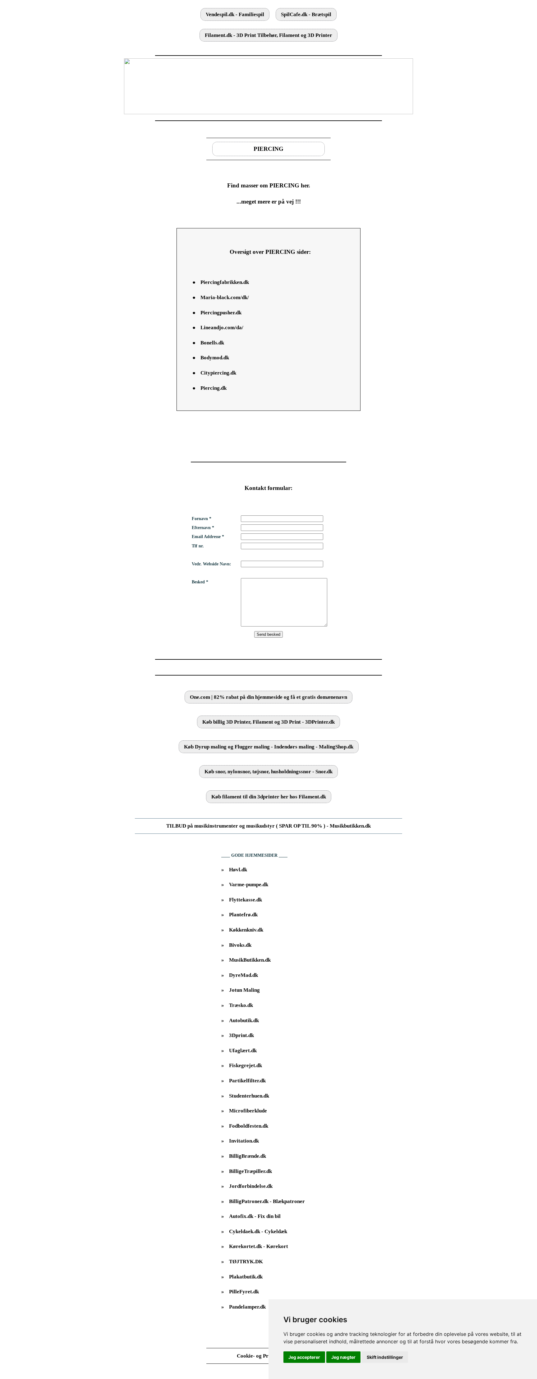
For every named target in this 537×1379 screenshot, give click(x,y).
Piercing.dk (213, 388)
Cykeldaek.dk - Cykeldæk (258, 1231)
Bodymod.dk (214, 358)
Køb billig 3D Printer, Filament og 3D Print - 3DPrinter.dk (268, 722)
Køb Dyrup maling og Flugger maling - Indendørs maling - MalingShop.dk (268, 747)
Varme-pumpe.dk (248, 884)
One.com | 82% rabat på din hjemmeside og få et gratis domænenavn (268, 697)
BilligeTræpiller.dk (250, 1171)
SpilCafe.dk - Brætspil (306, 14)
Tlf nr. (198, 546)
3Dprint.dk (241, 1035)
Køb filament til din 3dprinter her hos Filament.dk (268, 797)
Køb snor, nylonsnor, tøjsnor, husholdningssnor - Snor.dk (268, 772)
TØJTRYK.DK (246, 1261)
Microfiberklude (248, 1111)
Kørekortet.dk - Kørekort (258, 1246)
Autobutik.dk (244, 1020)
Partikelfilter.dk (247, 1081)
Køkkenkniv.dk (246, 930)
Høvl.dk (238, 870)
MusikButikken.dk (250, 960)
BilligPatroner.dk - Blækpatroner (267, 1201)
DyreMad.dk (243, 975)
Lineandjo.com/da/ (221, 327)
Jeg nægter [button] (343, 1357)
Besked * (200, 582)
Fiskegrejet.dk (245, 1065)
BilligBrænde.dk (247, 1156)
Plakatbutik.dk (246, 1277)
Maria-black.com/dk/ (224, 297)
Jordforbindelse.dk (251, 1186)
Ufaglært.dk (243, 1050)
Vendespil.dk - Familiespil (235, 14)
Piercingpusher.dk (220, 313)
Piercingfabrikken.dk (224, 282)
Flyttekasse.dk (245, 900)
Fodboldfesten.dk (248, 1126)
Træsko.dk (241, 1005)
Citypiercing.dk (218, 373)
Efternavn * (203, 527)
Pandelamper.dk (247, 1307)
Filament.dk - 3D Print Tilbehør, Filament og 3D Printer (268, 35)
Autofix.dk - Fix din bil (255, 1216)
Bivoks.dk (240, 945)
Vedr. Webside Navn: (211, 564)
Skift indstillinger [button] (385, 1357)
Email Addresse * (208, 536)
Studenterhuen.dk (249, 1096)
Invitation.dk (244, 1141)
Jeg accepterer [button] (304, 1357)
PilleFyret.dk (244, 1292)
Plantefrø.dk (243, 915)
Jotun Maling (244, 990)
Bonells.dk (212, 343)
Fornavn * (201, 518)
